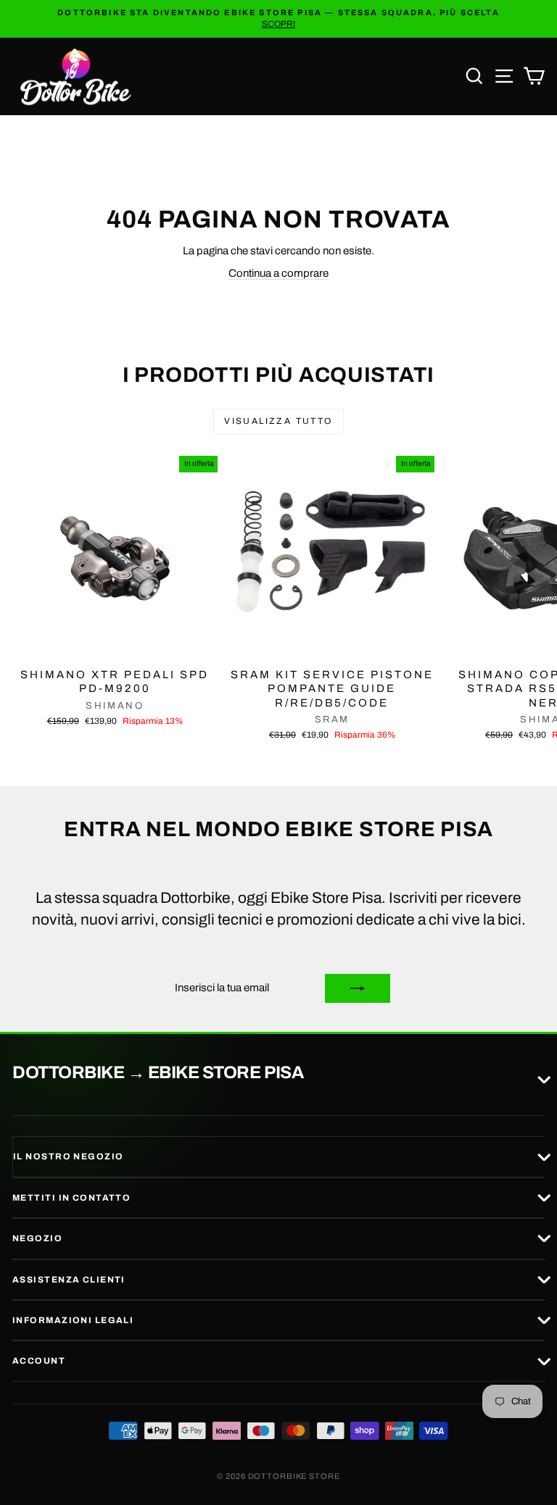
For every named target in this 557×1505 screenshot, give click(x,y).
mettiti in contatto (71, 1198)
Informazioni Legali (72, 1320)
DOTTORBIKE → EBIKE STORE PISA (157, 1073)
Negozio (37, 1238)
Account (38, 1361)
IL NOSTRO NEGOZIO (68, 1156)
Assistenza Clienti (68, 1280)
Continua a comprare (278, 273)
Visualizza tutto (278, 421)
